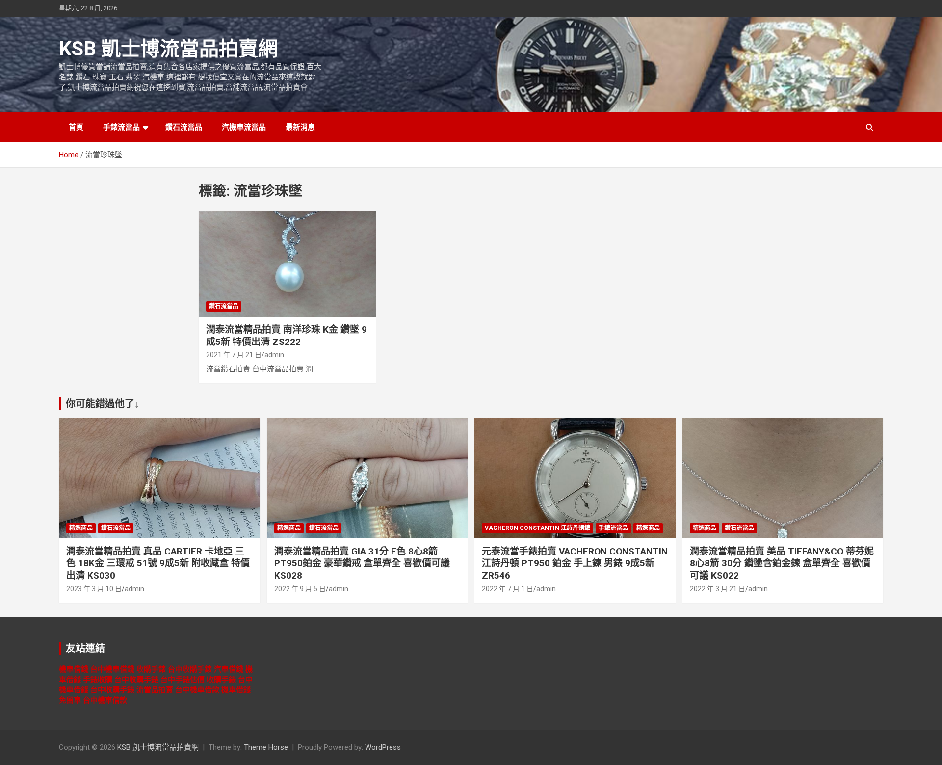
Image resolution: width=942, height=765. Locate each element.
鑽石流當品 (183, 127)
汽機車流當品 (244, 127)
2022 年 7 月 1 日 (507, 589)
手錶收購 (97, 679)
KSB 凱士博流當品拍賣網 (168, 48)
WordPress (383, 747)
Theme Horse (266, 747)
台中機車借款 (197, 690)
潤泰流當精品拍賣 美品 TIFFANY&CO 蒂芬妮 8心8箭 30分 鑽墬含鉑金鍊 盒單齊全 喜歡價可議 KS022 (782, 563)
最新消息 (300, 127)
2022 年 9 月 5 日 (300, 589)
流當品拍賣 (154, 690)
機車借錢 (73, 669)
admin (274, 355)
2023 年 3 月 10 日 (94, 589)
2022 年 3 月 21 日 (717, 589)
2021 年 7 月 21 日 (234, 355)
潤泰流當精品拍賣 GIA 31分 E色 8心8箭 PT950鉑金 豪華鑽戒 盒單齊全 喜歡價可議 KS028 (362, 563)
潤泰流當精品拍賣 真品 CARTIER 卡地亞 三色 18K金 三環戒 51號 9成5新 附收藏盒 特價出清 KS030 (158, 563)
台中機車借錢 (112, 669)
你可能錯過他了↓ (102, 404)
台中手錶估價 (182, 679)
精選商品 (81, 528)
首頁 (76, 127)
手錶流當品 (121, 127)
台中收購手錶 (190, 669)
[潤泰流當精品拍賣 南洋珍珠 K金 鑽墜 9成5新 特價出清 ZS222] (287, 263)
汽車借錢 (228, 669)
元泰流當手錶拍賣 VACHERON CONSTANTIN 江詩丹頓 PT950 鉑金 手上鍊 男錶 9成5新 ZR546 (575, 563)
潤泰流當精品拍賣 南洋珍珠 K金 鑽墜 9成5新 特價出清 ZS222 (286, 335)
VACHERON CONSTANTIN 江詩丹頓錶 (537, 528)
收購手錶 (151, 669)
